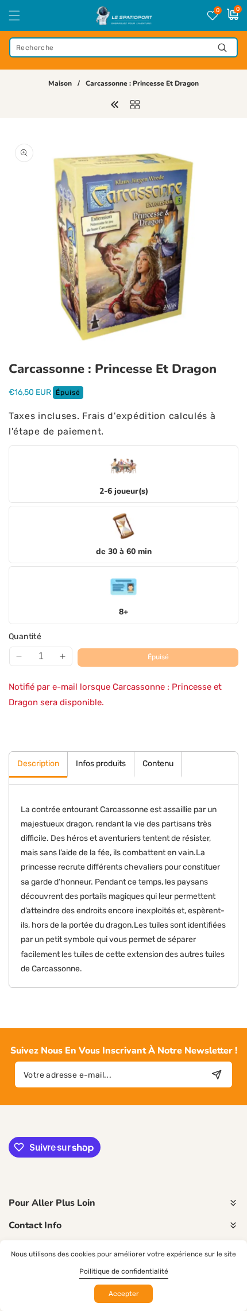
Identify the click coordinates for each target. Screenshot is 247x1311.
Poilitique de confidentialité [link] (123, 1271)
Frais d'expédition (124, 415)
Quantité (25, 636)
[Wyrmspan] (115, 104)
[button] (21, 15)
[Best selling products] (135, 104)
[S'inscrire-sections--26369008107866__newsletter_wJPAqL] (216, 1074)
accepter (124, 1294)
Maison (60, 83)
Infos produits (101, 763)
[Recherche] (222, 47)
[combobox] (123, 47)
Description (38, 763)
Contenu (157, 763)
